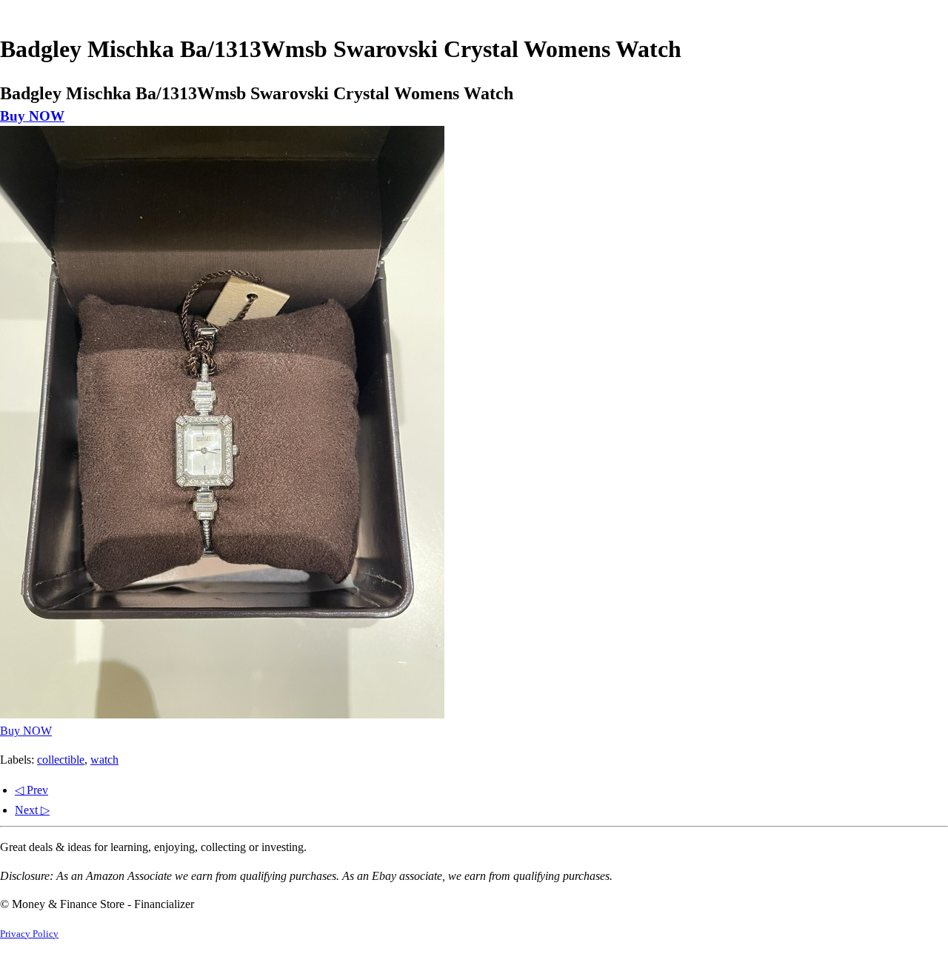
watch (104, 759)
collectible (60, 759)
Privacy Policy (29, 934)
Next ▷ (32, 810)
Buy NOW (32, 116)
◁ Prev (31, 790)
